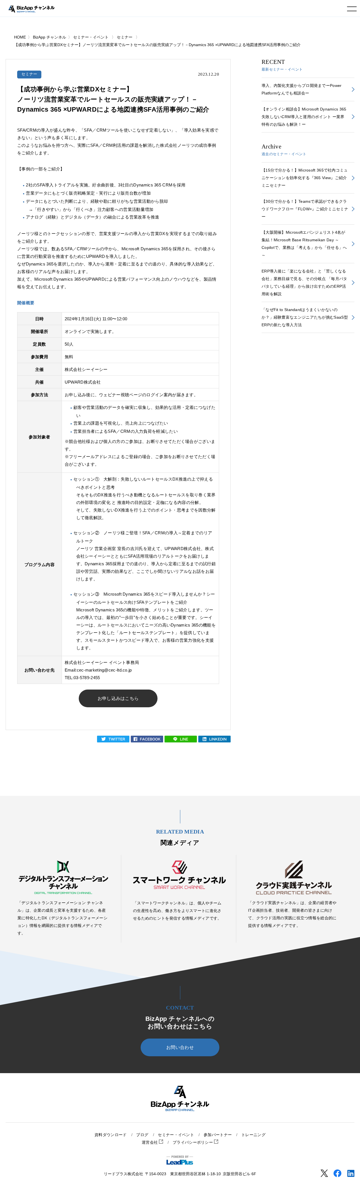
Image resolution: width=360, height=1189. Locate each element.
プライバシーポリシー (193, 1142)
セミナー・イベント (176, 1135)
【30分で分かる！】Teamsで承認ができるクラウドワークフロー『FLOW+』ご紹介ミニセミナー (305, 209)
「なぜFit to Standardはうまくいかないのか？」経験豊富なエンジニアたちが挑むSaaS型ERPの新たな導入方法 (305, 317)
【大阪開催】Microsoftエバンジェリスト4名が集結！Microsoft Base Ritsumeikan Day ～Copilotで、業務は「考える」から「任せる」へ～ (304, 243)
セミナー (29, 74)
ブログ (142, 1135)
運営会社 (150, 1142)
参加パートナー (218, 1135)
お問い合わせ (180, 1047)
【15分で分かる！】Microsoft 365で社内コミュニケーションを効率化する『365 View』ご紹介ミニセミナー (305, 178)
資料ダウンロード (110, 1135)
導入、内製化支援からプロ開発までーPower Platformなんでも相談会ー (302, 89)
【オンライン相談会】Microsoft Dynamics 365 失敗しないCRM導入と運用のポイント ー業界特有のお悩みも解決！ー (304, 117)
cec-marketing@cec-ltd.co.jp (104, 670)
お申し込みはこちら (118, 698)
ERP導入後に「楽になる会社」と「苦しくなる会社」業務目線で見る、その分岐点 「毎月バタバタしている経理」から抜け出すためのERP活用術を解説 (304, 282)
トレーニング (253, 1135)
